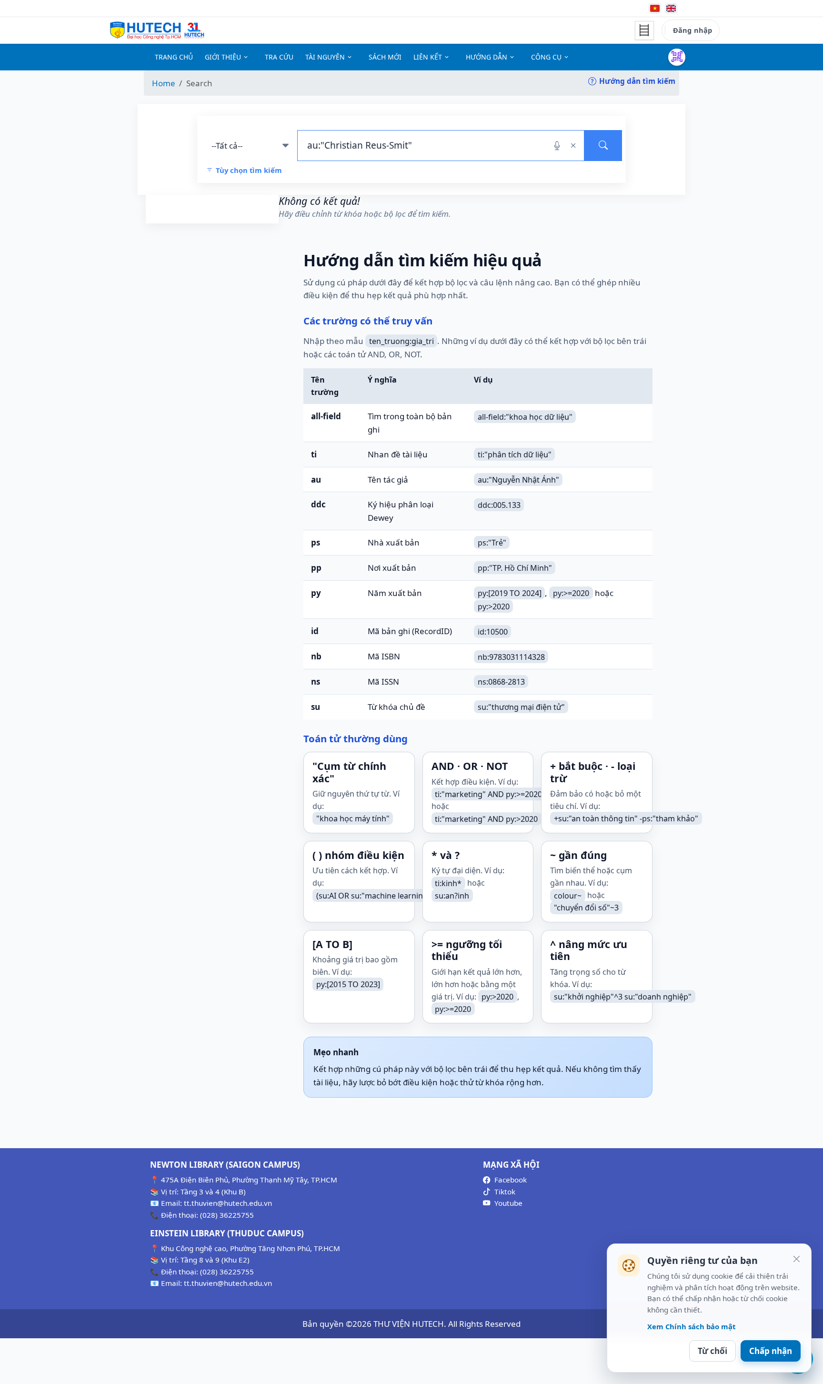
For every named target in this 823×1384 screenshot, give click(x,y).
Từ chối (712, 1350)
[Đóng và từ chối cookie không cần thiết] (796, 1259)
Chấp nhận (770, 1350)
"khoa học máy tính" (353, 818)
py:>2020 (494, 606)
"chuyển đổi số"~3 (586, 907)
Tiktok (504, 1191)
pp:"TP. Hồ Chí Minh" (515, 568)
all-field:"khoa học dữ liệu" (525, 416)
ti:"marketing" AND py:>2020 (486, 818)
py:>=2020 (571, 593)
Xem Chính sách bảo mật (691, 1326)
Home (163, 83)
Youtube (508, 1203)
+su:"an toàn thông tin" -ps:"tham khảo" (626, 818)
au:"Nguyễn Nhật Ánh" (518, 480)
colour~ (568, 895)
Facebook (510, 1179)
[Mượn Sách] (676, 57)
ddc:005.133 (499, 504)
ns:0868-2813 (501, 682)
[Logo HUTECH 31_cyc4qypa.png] (157, 30)
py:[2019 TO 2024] (510, 593)
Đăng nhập (692, 30)
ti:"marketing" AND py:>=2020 (488, 793)
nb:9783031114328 (511, 656)
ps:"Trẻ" (492, 542)
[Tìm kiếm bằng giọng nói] (557, 145)
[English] (671, 8)
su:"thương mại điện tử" (521, 707)
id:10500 (493, 631)
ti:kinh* (448, 883)
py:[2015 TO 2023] (348, 984)
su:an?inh (452, 895)
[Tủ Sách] (644, 30)
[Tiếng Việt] (655, 8)
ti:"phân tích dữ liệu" (515, 454)
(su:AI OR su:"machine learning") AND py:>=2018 (403, 895)
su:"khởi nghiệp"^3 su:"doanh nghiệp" (623, 996)
